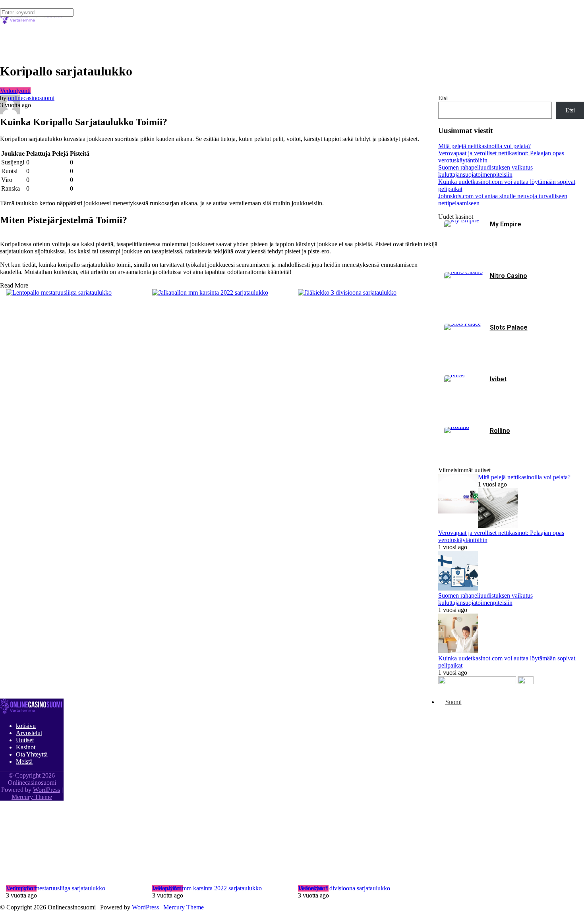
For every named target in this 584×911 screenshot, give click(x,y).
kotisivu (26, 725)
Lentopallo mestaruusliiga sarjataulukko (55, 888)
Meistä (24, 761)
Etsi (443, 98)
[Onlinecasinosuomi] (32, 712)
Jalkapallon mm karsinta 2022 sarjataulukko (207, 888)
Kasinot (25, 747)
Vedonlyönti (15, 90)
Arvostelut (29, 733)
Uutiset (25, 740)
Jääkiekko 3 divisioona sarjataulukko (344, 888)
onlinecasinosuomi (31, 98)
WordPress (145, 907)
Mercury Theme (183, 907)
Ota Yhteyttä (32, 754)
